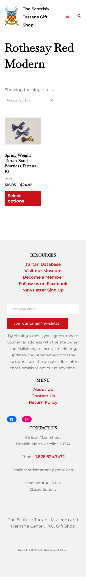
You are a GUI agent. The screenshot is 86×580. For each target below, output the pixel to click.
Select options (16, 198)
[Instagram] (27, 419)
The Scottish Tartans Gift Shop (36, 17)
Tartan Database (43, 264)
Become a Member (43, 277)
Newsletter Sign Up (43, 290)
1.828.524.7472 (50, 456)
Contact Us (43, 395)
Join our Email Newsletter (37, 323)
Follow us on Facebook (43, 283)
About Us (43, 389)
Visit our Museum (43, 270)
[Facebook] (12, 419)
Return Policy (43, 402)
